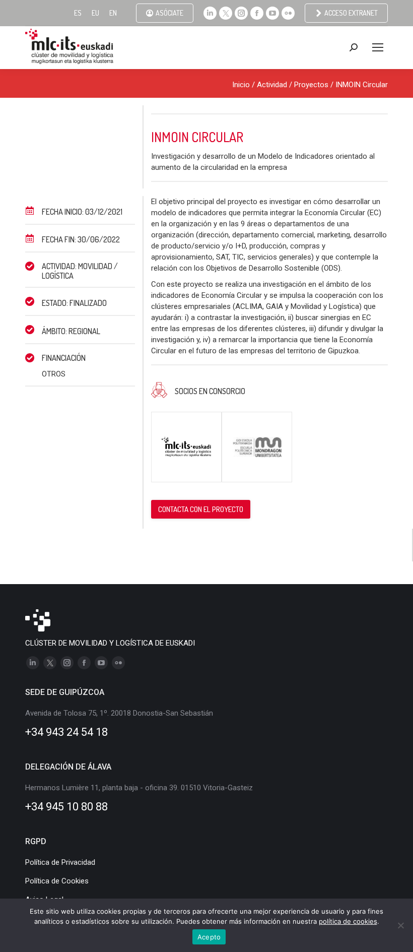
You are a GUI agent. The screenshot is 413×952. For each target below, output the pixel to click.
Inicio (241, 84)
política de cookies (348, 921)
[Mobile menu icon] (378, 47)
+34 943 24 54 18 (66, 732)
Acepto (209, 937)
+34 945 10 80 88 (66, 806)
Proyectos (311, 84)
